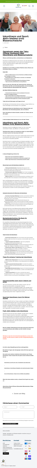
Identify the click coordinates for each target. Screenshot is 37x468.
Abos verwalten (6, 430)
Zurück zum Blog (19, 393)
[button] (4, 6)
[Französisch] (24, 6)
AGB (4, 443)
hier (29, 433)
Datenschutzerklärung (7, 448)
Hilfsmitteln (25, 327)
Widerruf (6, 453)
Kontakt (4, 451)
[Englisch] (22, 6)
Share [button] (6, 47)
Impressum (5, 450)
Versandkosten (6, 444)
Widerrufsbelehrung (7, 447)
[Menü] (4, 459)
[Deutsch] (26, 6)
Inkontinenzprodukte (14, 244)
